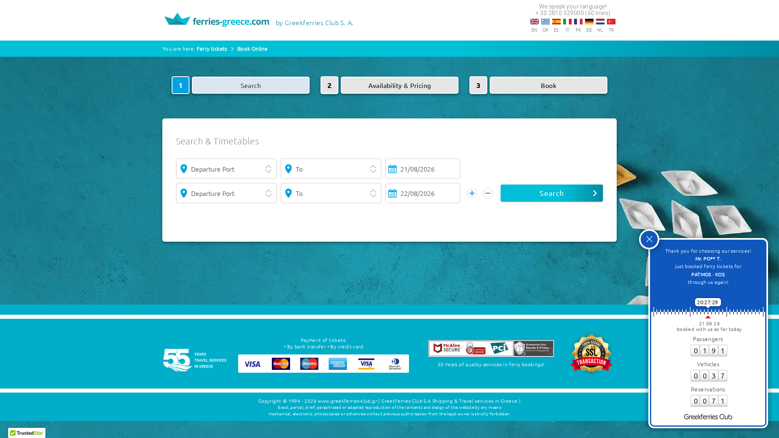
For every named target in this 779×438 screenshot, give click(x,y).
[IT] (567, 21)
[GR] (545, 21)
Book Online (252, 48)
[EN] (534, 21)
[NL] (600, 21)
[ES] (556, 21)
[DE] (589, 21)
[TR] (611, 21)
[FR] (578, 21)
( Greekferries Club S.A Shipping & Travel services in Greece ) (449, 400)
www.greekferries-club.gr (347, 400)
